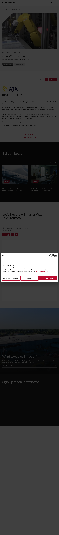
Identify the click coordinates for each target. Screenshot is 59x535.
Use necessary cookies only (10, 278)
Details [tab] (29, 260)
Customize (28, 278)
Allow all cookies (48, 278)
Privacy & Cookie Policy (42, 271)
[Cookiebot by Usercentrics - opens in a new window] (50, 255)
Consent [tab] (10, 260)
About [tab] (48, 260)
